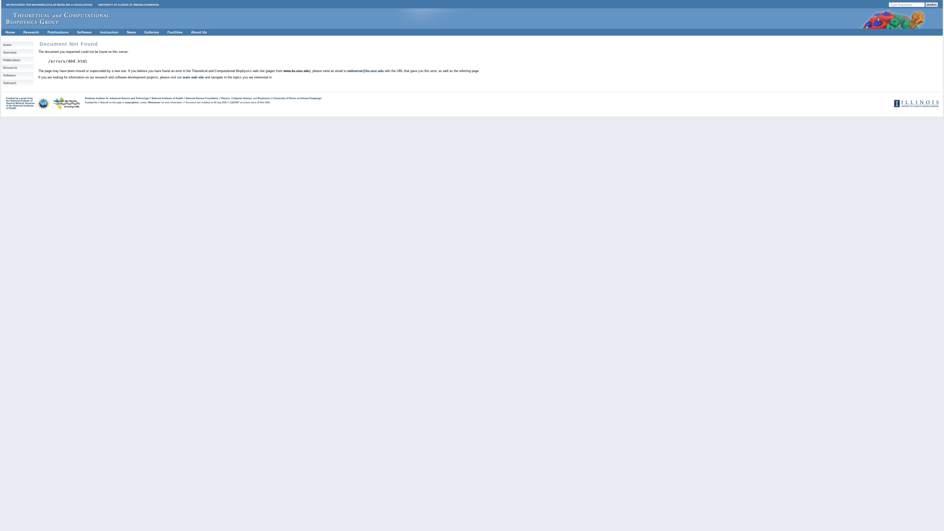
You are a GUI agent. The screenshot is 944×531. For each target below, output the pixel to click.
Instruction (109, 32)
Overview (9, 52)
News (131, 32)
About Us (199, 32)
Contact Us (91, 102)
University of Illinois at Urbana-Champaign (128, 4)
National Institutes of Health (167, 98)
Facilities (175, 32)
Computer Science (241, 98)
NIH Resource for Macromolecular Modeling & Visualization (49, 4)
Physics (225, 98)
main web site (193, 77)
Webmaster (154, 102)
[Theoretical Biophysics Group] (55, 23)
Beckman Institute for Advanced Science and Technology (117, 98)
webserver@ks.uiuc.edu (365, 71)
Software (84, 32)
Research (31, 32)
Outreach (9, 83)
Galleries (151, 32)
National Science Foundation (202, 98)
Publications (58, 32)
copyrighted (131, 102)
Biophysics (264, 98)
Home (10, 32)
